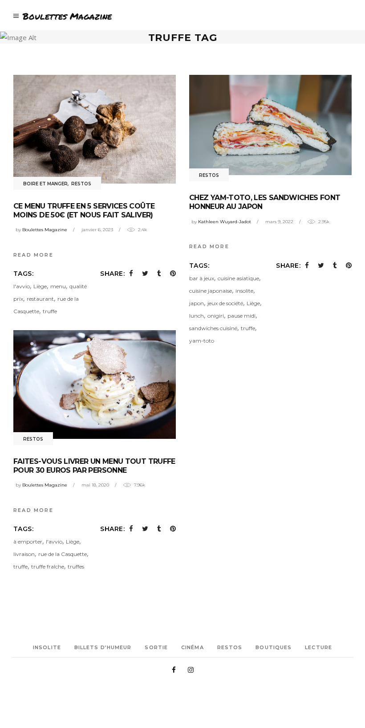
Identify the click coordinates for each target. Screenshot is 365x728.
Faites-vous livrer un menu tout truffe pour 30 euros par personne (94, 465)
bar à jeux (201, 278)
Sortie (156, 647)
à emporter (27, 541)
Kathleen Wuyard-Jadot (224, 222)
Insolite (47, 647)
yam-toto (201, 340)
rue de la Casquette (62, 554)
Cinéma (192, 647)
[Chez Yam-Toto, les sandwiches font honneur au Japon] (270, 125)
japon (196, 303)
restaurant (40, 298)
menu (58, 286)
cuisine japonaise (210, 290)
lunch (196, 315)
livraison (24, 554)
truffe (50, 311)
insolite (244, 290)
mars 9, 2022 (279, 222)
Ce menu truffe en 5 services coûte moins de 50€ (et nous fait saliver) (83, 210)
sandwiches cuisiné (213, 328)
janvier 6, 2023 (97, 230)
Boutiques (274, 647)
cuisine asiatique (238, 278)
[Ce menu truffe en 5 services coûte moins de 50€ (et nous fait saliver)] (94, 129)
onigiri (215, 315)
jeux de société (225, 303)
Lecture (318, 647)
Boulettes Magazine (44, 230)
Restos (81, 184)
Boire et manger (45, 184)
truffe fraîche (47, 566)
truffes (76, 566)
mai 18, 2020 (95, 485)
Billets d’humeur (103, 647)
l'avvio (21, 286)
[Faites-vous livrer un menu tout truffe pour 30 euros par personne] (94, 384)
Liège (40, 286)
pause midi (241, 315)
